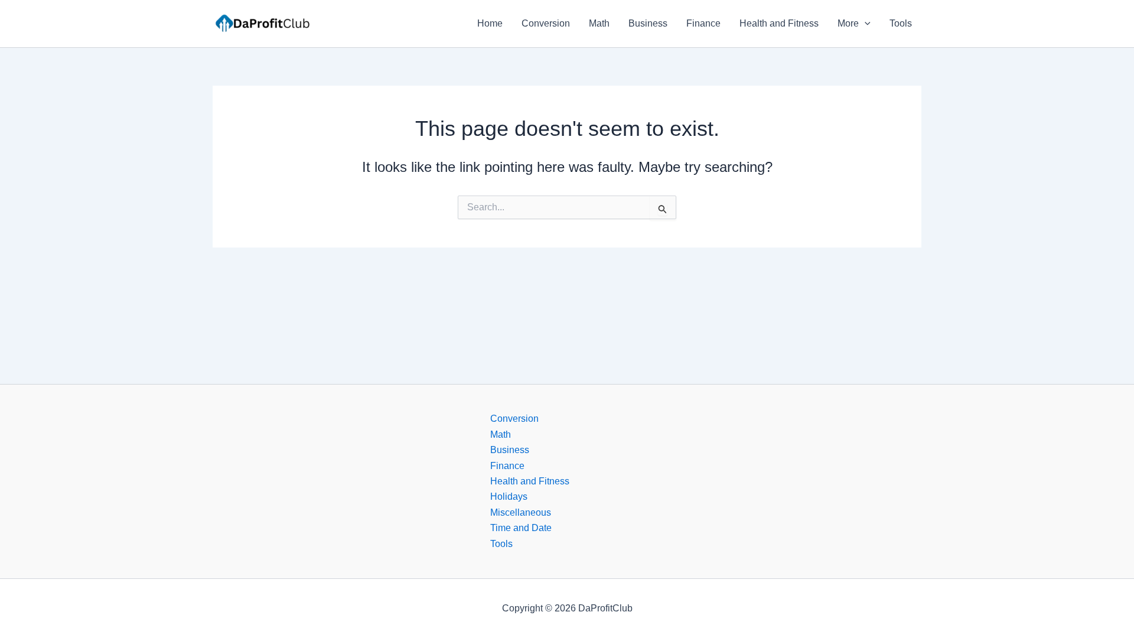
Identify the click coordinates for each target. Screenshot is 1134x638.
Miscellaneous (520, 512)
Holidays (508, 496)
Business (647, 23)
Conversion (546, 23)
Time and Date (521, 528)
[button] (865, 23)
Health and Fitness (779, 23)
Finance (703, 23)
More (848, 23)
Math (599, 23)
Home (490, 23)
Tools (900, 23)
